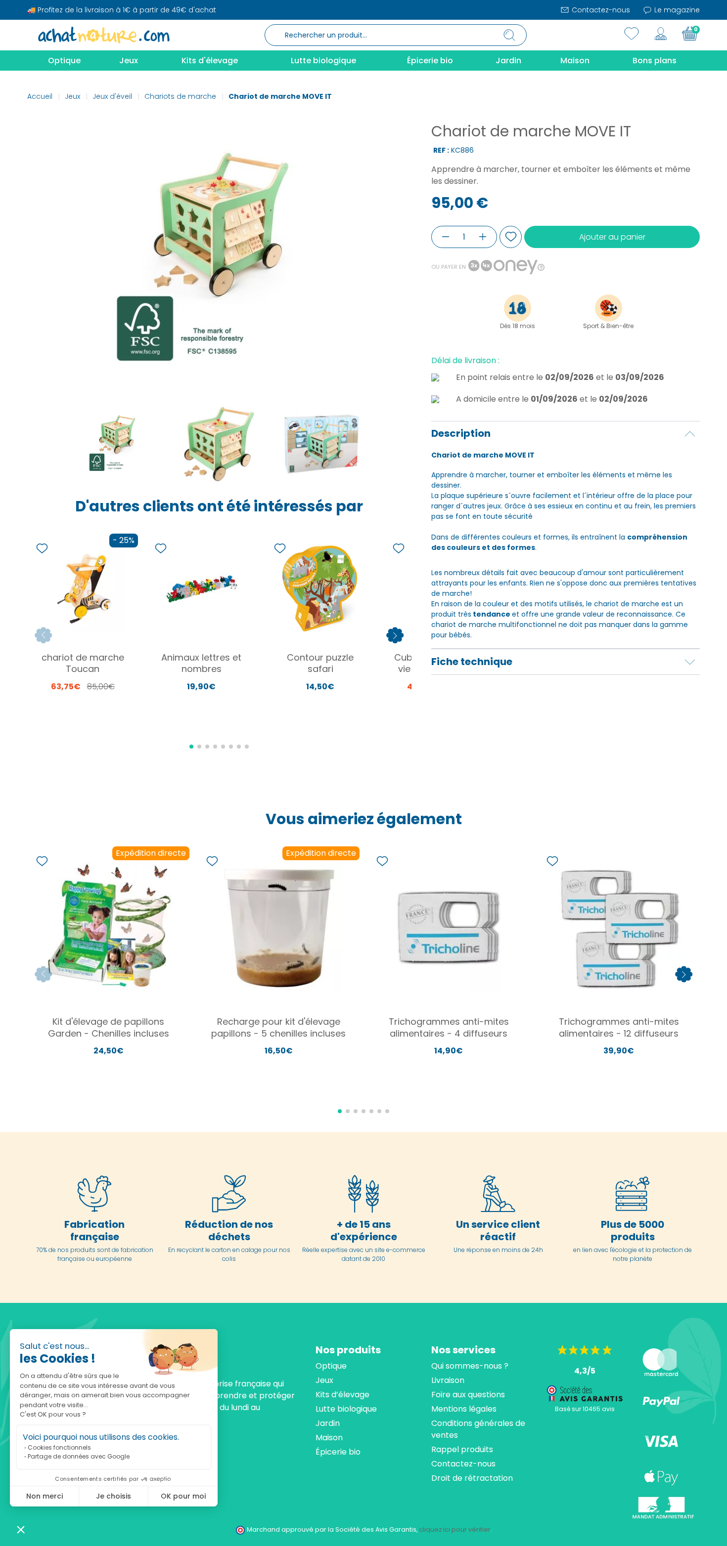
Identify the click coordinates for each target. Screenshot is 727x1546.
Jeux (324, 1380)
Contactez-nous (600, 10)
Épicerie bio (338, 1452)
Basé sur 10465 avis (585, 1409)
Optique (331, 1366)
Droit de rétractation (472, 1478)
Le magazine (676, 10)
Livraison (447, 1380)
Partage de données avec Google (79, 1456)
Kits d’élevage (342, 1394)
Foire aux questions (468, 1394)
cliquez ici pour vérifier (455, 1529)
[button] (21, 1529)
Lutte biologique (346, 1409)
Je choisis (113, 1496)
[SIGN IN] (661, 33)
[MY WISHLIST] (631, 33)
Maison (329, 1437)
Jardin (328, 1423)
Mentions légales (464, 1409)
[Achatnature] (104, 35)
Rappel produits (462, 1449)
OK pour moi (183, 1496)
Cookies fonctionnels (59, 1447)
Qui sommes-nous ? (469, 1366)
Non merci (44, 1496)
